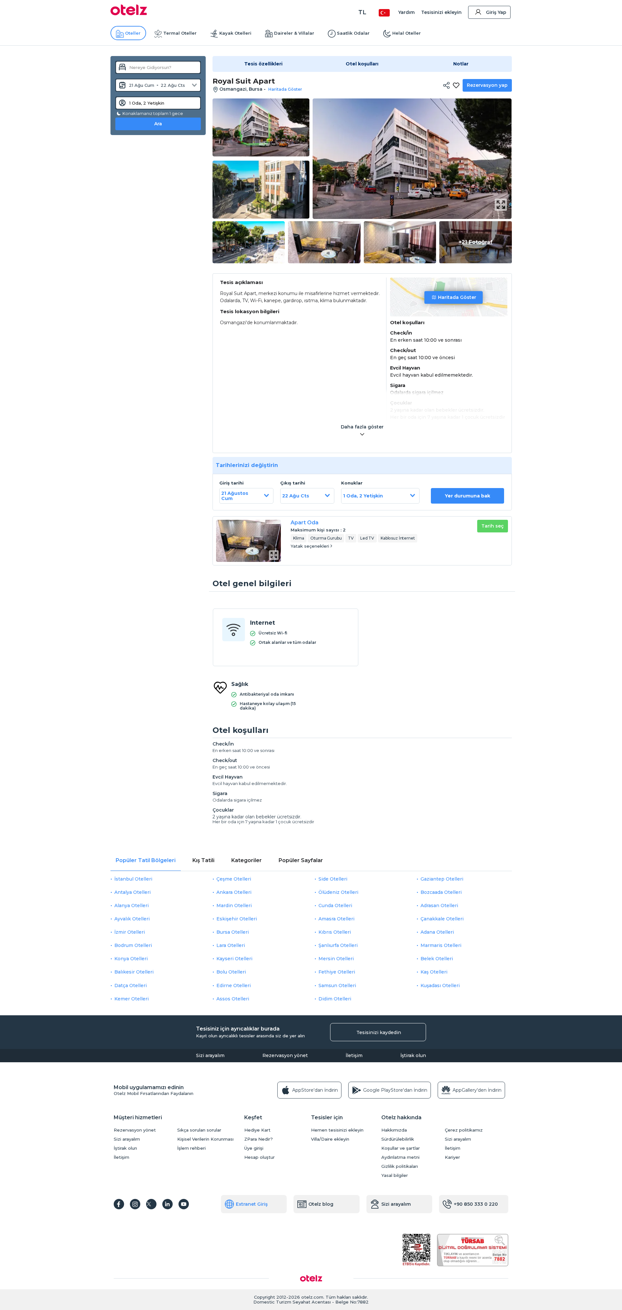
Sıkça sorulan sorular (199, 1130)
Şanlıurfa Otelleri (338, 945)
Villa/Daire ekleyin (330, 1139)
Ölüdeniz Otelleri (338, 892)
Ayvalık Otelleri (132, 919)
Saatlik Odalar (353, 33)
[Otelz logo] (128, 14)
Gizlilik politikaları (399, 1166)
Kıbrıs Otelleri (334, 932)
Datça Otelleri (130, 985)
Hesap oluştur (259, 1157)
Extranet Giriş (252, 1204)
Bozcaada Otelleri (441, 892)
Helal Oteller (406, 33)
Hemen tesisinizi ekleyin (337, 1130)
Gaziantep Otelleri (441, 879)
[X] (151, 1204)
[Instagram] (135, 1204)
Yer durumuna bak (467, 496)
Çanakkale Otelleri (442, 919)
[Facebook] (119, 1204)
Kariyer (452, 1157)
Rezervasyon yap (487, 85)
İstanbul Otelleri (133, 879)
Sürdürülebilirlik (397, 1139)
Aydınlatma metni (400, 1157)
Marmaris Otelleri (440, 945)
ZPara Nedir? (258, 1139)
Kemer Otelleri (131, 999)
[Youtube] (184, 1204)
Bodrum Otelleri (133, 945)
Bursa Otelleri (232, 932)
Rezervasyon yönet (285, 1055)
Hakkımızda (394, 1130)
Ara (158, 124)
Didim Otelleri (334, 999)
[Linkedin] (167, 1204)
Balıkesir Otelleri (134, 972)
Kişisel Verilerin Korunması (205, 1139)
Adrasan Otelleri (439, 905)
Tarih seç (492, 526)
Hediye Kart (257, 1130)
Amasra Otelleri (336, 919)
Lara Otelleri (230, 945)
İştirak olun (413, 1055)
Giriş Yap (496, 12)
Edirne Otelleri (233, 985)
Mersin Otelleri (336, 959)
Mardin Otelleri (234, 905)
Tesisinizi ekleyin (441, 12)
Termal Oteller (180, 33)
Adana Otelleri (437, 932)
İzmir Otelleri (129, 932)
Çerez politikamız (464, 1130)
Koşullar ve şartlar (400, 1148)
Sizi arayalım (210, 1055)
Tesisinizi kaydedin (378, 1032)
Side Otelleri (332, 879)
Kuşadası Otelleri (440, 985)
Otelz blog (320, 1204)
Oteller (133, 33)
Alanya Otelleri (131, 905)
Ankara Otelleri (233, 892)
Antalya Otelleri (132, 892)
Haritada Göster (457, 297)
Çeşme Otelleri (233, 879)
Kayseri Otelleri (234, 959)
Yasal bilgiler (394, 1175)
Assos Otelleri (232, 999)
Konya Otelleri (131, 959)
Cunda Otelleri (335, 905)
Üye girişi (253, 1148)
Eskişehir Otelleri (236, 919)
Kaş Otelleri (433, 972)
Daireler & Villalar (294, 33)
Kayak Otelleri (235, 33)
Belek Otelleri (436, 959)
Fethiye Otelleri (336, 972)
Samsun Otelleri (337, 985)
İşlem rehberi (191, 1148)
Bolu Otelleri (231, 972)
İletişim (354, 1055)
